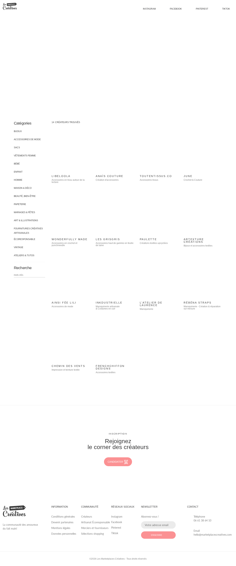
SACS (17, 147)
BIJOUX (18, 131)
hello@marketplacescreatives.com (213, 534)
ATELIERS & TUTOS (24, 255)
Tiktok (226, 9)
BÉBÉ (17, 163)
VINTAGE (18, 247)
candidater (115, 461)
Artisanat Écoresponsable (95, 522)
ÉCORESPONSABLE (24, 239)
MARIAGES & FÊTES (24, 212)
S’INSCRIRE (156, 535)
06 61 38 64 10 (202, 520)
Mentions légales (60, 528)
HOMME (18, 180)
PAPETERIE (20, 204)
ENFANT (18, 172)
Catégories (23, 123)
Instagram (149, 9)
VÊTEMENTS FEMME (25, 155)
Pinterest (202, 9)
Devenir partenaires (62, 522)
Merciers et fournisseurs (94, 528)
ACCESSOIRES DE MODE (27, 139)
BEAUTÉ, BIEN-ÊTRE (25, 196)
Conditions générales (63, 516)
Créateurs (86, 516)
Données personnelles (63, 533)
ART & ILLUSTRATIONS (26, 220)
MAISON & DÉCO (23, 188)
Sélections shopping (92, 533)
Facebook (176, 9)
